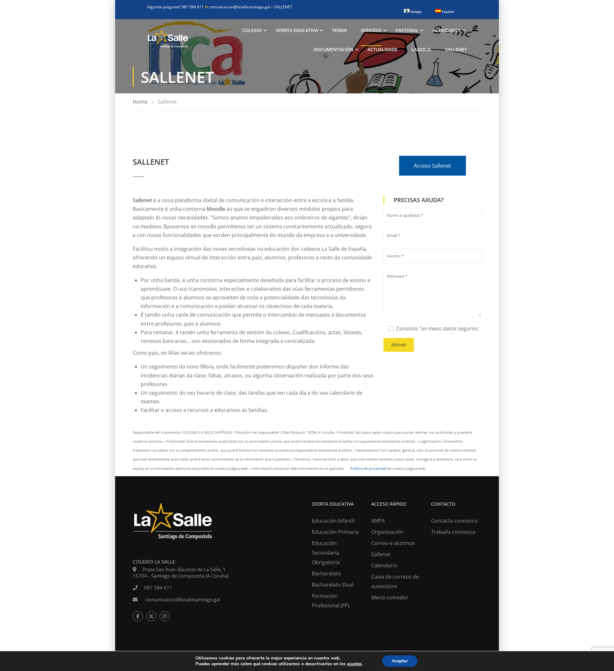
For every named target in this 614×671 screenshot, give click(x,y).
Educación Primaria (335, 531)
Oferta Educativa (297, 30)
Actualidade (382, 49)
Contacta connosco (454, 520)
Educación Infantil (333, 520)
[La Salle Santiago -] (168, 39)
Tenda (339, 30)
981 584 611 (158, 587)
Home (140, 101)
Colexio (252, 30)
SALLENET (283, 7)
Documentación (333, 49)
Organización (387, 531)
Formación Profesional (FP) (331, 600)
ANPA (378, 520)
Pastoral (407, 30)
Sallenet (456, 49)
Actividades (446, 30)
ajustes (354, 664)
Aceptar (400, 661)
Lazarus (421, 49)
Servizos (371, 30)
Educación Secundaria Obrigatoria (326, 553)
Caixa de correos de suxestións (395, 581)
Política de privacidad (368, 468)
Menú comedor (389, 597)
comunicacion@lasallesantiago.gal (238, 7)
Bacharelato (326, 573)
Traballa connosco (453, 531)
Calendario (384, 565)
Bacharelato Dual (332, 584)
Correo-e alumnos (393, 543)
